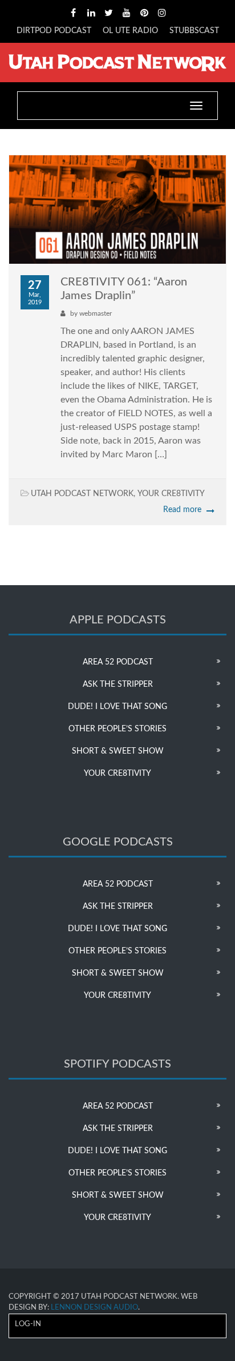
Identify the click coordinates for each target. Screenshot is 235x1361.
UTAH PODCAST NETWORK (82, 494)
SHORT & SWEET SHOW (118, 751)
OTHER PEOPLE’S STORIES (117, 729)
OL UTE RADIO (130, 31)
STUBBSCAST (194, 31)
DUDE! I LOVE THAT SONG (117, 707)
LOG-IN (28, 1324)
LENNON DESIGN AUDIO (94, 1307)
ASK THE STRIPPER (118, 684)
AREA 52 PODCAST (118, 662)
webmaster (95, 313)
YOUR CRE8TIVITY (171, 494)
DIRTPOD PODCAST (54, 31)
